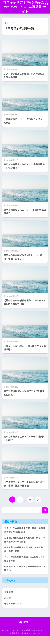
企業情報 (8, 592)
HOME (26, 622)
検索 (45, 510)
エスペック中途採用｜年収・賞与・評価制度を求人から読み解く (24, 530)
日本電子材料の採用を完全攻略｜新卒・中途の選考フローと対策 (24, 539)
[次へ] (38, 499)
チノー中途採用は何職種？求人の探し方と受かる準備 (24, 558)
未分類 (7, 597)
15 (30, 499)
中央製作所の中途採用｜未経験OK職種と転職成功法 (25, 568)
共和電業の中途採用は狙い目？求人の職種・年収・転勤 (23, 549)
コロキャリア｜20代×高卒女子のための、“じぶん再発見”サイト (25, 6)
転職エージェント (12, 603)
